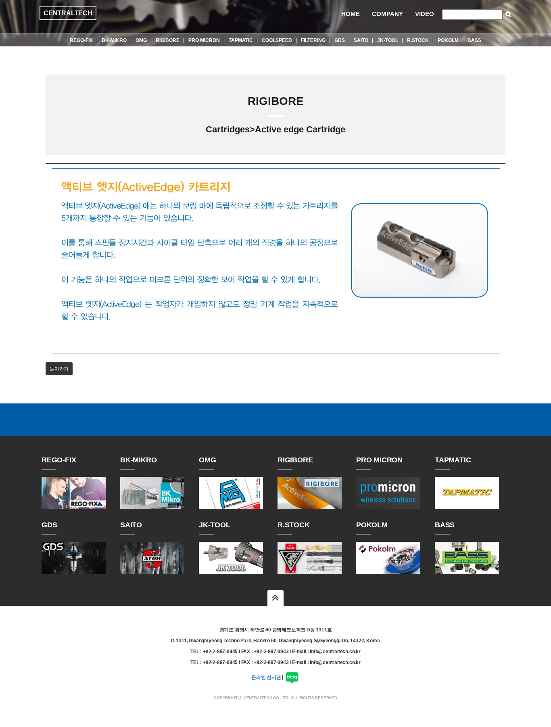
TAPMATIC (241, 40)
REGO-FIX (81, 40)
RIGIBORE (167, 40)
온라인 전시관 (266, 677)
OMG (141, 40)
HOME (350, 13)
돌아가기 (59, 369)
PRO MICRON (204, 40)
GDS (339, 40)
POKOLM (448, 40)
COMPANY (387, 13)
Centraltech (68, 13)
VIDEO (424, 13)
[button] (275, 598)
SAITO (361, 40)
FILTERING (313, 40)
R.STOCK (418, 40)
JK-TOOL (387, 40)
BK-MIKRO (114, 40)
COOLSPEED (277, 40)
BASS (474, 40)
